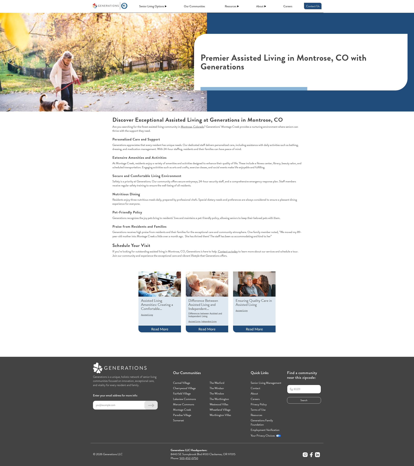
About (259, 6)
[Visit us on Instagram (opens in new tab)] (305, 455)
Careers (287, 6)
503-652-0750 (189, 458)
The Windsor (217, 388)
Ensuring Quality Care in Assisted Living (254, 303)
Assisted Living (147, 314)
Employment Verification (265, 430)
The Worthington (219, 399)
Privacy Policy (259, 404)
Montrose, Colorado (192, 126)
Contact (255, 388)
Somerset (178, 420)
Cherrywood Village (184, 388)
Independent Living (209, 321)
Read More (159, 329)
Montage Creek (182, 409)
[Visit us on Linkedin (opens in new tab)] (317, 455)
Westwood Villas (219, 404)
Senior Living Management (266, 383)
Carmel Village (181, 383)
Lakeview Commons (184, 399)
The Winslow (217, 393)
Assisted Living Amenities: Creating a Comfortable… (157, 305)
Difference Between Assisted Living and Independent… (203, 305)
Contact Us (312, 6)
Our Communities (194, 6)
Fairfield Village (182, 393)
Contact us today (228, 251)
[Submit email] (151, 405)
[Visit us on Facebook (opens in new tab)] (311, 455)
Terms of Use (258, 409)
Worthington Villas (220, 415)
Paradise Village (182, 415)
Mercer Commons (183, 404)
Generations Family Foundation (262, 422)
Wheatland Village (220, 409)
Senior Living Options (151, 6)
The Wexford (217, 383)
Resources (230, 6)
